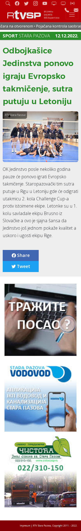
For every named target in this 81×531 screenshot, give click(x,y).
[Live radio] (74, 3)
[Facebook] (19, 3)
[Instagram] (37, 3)
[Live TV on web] (65, 3)
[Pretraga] (10, 3)
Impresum (25, 525)
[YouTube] (47, 3)
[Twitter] (28, 3)
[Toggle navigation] (72, 14)
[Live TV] (56, 3)
